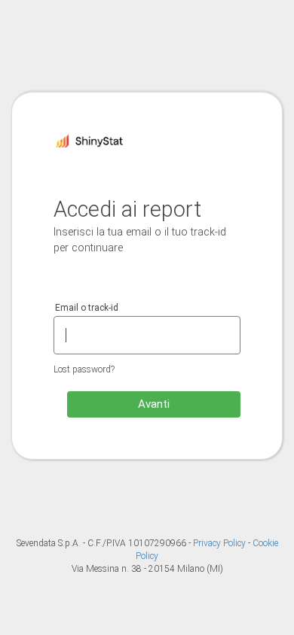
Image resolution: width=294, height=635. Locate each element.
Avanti (154, 404)
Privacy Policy (220, 543)
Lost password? (84, 369)
